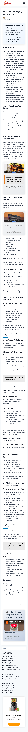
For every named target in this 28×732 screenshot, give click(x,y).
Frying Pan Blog (6, 19)
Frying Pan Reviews (8, 679)
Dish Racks (5, 663)
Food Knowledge (7, 672)
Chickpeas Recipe (7, 658)
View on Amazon (14, 724)
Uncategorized (6, 692)
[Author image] (4, 18)
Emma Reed (9, 18)
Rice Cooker (5, 690)
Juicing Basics (6, 688)
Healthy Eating (6, 683)
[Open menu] (24, 2)
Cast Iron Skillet (7, 656)
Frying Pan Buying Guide (9, 676)
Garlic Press (5, 681)
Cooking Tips (6, 660)
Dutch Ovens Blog (7, 665)
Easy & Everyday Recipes (9, 669)
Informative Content (8, 685)
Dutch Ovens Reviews (8, 667)
